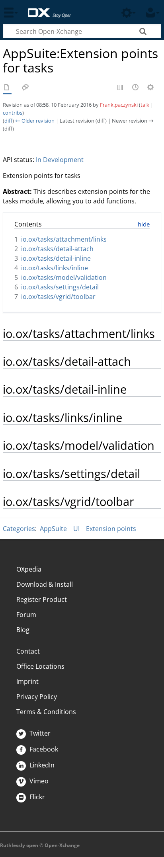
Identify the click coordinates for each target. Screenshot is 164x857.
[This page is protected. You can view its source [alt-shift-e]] (120, 88)
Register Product (41, 599)
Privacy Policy (36, 696)
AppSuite (53, 528)
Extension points (111, 528)
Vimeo (38, 781)
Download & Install (44, 584)
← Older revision (35, 120)
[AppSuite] (7, 88)
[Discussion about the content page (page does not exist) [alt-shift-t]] (25, 88)
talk (145, 104)
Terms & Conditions (46, 711)
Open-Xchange (46, 9)
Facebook (43, 749)
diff (8, 120)
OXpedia (28, 569)
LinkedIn (41, 765)
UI (76, 528)
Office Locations (40, 666)
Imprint (27, 681)
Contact (28, 651)
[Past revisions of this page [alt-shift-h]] (135, 88)
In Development (60, 159)
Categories (19, 528)
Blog (22, 629)
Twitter (39, 733)
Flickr (36, 797)
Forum (26, 614)
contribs (12, 112)
